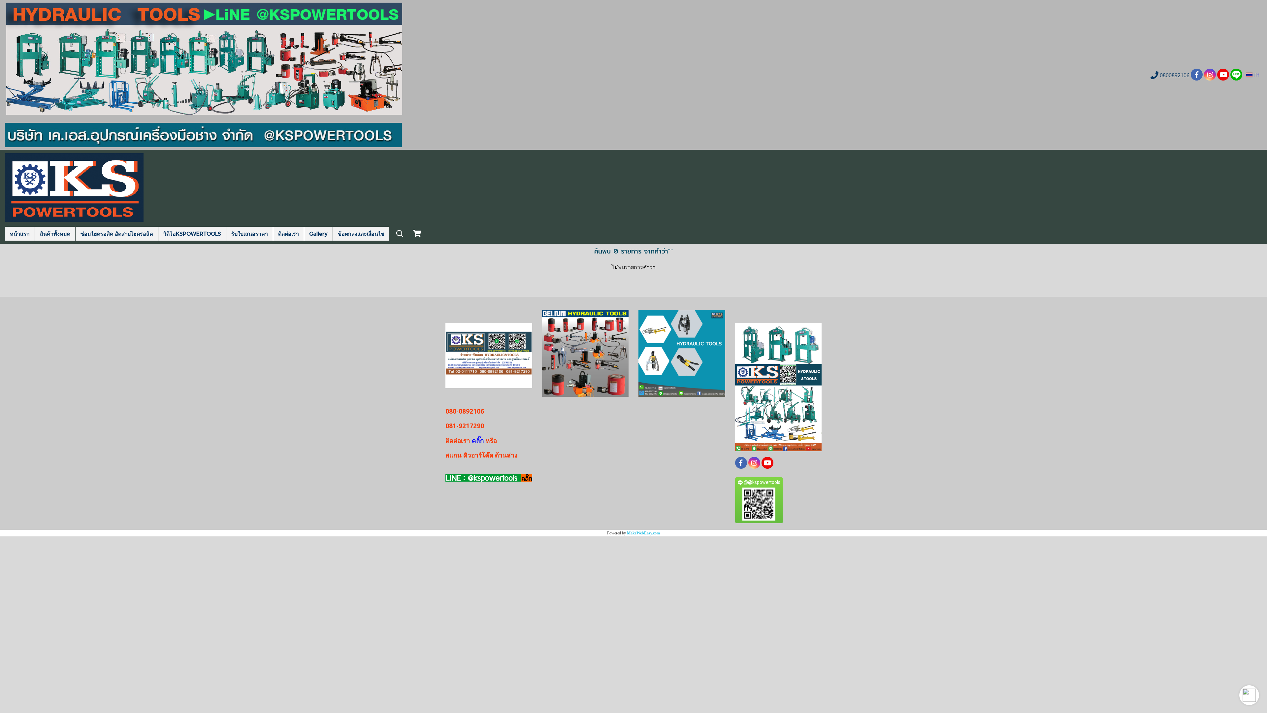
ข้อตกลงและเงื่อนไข (361, 233)
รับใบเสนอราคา (249, 233)
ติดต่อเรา (288, 233)
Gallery (318, 233)
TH (1255, 75)
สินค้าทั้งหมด (55, 233)
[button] (1249, 695)
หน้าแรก (20, 233)
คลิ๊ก (478, 440)
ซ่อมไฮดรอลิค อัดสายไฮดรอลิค (117, 233)
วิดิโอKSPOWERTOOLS (192, 233)
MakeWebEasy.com (643, 533)
